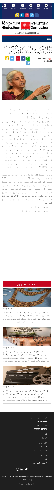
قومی (43, 459)
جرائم (43, 446)
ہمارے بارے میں (38, 417)
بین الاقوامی (39, 462)
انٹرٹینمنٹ (39, 450)
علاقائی (42, 455)
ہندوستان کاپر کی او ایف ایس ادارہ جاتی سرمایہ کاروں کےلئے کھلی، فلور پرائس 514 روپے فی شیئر (25, 353)
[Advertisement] (27, 240)
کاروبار (41, 442)
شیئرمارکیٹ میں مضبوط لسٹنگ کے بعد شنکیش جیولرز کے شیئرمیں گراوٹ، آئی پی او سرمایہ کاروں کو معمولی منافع (26, 314)
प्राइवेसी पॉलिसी (40, 429)
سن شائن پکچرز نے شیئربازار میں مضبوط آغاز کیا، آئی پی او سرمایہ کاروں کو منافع (26, 392)
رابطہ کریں (40, 425)
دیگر (43, 437)
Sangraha (31, 484)
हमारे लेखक (41, 421)
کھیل (43, 434)
